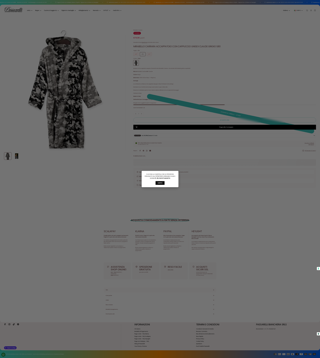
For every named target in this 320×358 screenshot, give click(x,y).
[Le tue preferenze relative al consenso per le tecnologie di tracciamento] (318, 268)
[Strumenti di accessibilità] (318, 333)
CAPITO (160, 183)
